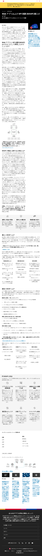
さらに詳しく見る (7, 471)
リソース (3, 11)
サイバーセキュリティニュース (7, 147)
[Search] (37, 1)
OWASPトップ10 (6, 249)
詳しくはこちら (16, 6)
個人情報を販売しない (20, 552)
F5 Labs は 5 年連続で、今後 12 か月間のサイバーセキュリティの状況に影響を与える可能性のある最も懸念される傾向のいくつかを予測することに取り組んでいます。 (5, 494)
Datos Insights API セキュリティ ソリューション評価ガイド (14, 340)
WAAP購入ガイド (32, 33)
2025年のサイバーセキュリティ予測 (5, 483)
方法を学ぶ (34, 519)
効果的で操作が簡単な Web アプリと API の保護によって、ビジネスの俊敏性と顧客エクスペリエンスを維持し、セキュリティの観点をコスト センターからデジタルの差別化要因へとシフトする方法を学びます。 (34, 41)
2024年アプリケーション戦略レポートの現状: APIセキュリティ (16, 483)
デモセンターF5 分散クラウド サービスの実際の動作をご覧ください (36, 481)
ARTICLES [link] (9, 11)
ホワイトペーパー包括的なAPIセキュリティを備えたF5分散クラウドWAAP (26, 482)
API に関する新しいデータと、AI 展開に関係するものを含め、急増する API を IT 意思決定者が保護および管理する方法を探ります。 (15, 492)
